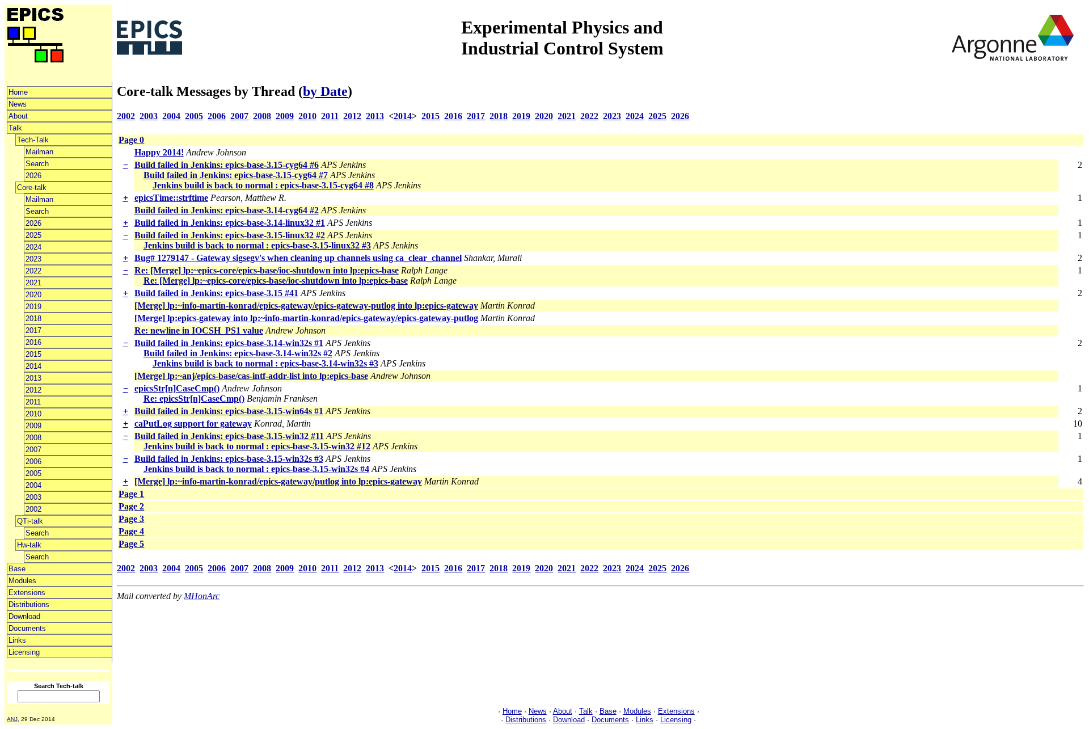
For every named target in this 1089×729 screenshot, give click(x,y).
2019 (33, 306)
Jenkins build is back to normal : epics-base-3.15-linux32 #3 (257, 245)
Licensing (24, 652)
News (18, 104)
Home (18, 92)
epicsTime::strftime (171, 198)
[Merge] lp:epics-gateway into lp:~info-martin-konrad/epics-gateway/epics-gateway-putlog (306, 318)
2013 (33, 378)
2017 (33, 330)
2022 (33, 271)
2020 (33, 294)
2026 (33, 175)
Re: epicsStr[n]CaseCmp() (193, 398)
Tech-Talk (33, 140)
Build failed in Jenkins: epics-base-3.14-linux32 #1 (229, 222)
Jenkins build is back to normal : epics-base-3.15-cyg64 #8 (263, 185)
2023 (33, 259)
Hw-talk (29, 545)
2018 (33, 318)
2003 (33, 497)
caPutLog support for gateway (193, 423)
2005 (33, 473)
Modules (22, 580)
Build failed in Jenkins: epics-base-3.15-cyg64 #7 (235, 175)
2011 (33, 402)
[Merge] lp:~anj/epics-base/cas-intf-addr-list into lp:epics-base (251, 376)
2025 (33, 235)
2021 (33, 283)
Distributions (29, 604)
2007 (33, 449)
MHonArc (202, 596)
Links (17, 640)
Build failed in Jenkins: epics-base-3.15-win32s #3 (228, 458)
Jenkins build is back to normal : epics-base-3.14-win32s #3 (265, 363)
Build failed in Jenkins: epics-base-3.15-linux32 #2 (229, 235)
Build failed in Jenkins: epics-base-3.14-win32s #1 (228, 343)
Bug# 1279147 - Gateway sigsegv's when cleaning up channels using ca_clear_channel (298, 258)
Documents (27, 628)
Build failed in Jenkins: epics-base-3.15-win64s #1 (228, 411)
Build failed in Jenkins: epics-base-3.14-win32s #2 (237, 353)
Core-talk (32, 187)
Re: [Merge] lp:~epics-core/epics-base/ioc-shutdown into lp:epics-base (266, 270)
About (18, 116)
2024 (33, 247)
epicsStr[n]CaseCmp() (177, 388)
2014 (33, 366)
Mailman (39, 152)
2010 (33, 414)
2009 (33, 426)
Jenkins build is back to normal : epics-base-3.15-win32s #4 (256, 469)
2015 (33, 354)
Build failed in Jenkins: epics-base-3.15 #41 (216, 293)
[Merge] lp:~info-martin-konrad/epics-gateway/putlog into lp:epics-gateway (278, 481)
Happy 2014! (159, 152)
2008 (33, 437)
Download (24, 616)
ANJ (12, 719)
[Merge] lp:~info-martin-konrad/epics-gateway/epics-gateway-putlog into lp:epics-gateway (306, 305)
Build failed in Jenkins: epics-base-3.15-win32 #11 (229, 436)
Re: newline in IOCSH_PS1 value (198, 330)
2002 (33, 509)
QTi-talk (30, 521)
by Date (325, 91)
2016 (33, 342)
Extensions (27, 592)
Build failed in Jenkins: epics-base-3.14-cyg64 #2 (226, 210)
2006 (33, 461)
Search (37, 163)
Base (17, 568)
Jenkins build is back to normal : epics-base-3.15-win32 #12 (256, 446)
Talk (15, 128)
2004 (33, 485)
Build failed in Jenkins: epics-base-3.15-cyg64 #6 (226, 165)
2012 (33, 390)
